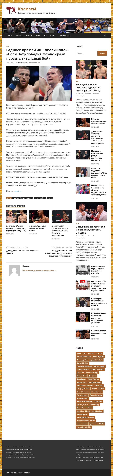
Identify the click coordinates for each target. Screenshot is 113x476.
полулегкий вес (82, 414)
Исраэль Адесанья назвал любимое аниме (37, 228)
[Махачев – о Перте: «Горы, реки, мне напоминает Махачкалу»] (83, 159)
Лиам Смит (99, 385)
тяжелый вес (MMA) (84, 427)
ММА (38, 36)
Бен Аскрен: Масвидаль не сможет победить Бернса (99, 301)
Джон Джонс (81, 379)
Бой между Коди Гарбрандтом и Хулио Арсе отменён (98, 269)
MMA (14, 198)
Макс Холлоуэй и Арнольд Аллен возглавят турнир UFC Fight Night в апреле (98, 285)
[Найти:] (91, 53)
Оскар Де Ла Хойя (83, 389)
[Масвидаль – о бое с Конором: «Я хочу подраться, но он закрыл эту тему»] (83, 193)
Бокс (10, 36)
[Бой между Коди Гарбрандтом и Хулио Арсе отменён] (83, 274)
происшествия (82, 424)
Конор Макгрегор (95, 382)
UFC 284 (99, 353)
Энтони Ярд (94, 405)
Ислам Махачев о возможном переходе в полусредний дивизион (98, 318)
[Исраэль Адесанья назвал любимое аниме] (39, 223)
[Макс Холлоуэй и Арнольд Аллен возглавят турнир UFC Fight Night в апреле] (83, 289)
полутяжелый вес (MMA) (86, 421)
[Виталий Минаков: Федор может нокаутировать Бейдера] (91, 222)
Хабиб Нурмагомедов (84, 401)
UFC (45, 36)
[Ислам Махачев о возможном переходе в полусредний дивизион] (83, 321)
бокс (90, 408)
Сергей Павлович (83, 392)
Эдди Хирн (98, 401)
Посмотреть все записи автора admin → (39, 270)
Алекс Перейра (98, 357)
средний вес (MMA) (97, 424)
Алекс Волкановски (84, 357)
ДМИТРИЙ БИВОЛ (97, 369)
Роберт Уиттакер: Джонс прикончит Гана (99, 333)
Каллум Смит (81, 382)
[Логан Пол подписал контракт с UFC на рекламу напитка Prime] (83, 176)
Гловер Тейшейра (83, 369)
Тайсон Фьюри (82, 395)
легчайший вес (40, 198)
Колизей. (27, 9)
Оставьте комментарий (31, 62)
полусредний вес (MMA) (85, 417)
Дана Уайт (80, 373)
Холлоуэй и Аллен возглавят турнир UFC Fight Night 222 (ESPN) (16, 228)
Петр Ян (50, 198)
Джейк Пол (92, 376)
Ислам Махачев (93, 379)
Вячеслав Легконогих (84, 366)
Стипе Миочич (96, 392)
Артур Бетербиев (96, 360)
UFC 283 (91, 353)
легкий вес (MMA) (83, 411)
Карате (29, 36)
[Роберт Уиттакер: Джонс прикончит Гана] (83, 338)
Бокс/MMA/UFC (82, 363)
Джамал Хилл (81, 376)
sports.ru (18, 191)
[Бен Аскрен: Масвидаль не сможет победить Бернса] (83, 306)
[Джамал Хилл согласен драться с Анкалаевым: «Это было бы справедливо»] (62, 223)
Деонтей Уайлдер (92, 373)
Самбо (53, 36)
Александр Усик (82, 360)
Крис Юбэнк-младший (85, 385)
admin (20, 62)
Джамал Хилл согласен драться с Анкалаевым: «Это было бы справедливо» (60, 231)
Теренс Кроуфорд (96, 395)
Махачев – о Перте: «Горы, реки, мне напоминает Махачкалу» (97, 155)
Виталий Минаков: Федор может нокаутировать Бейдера (90, 229)
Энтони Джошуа (82, 405)
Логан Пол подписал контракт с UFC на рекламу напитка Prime (99, 172)
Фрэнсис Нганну (82, 398)
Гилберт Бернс (99, 366)
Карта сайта (65, 36)
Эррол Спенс (81, 408)
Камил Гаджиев (27, 198)
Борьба (19, 36)
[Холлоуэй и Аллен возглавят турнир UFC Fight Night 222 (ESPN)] (16, 223)
